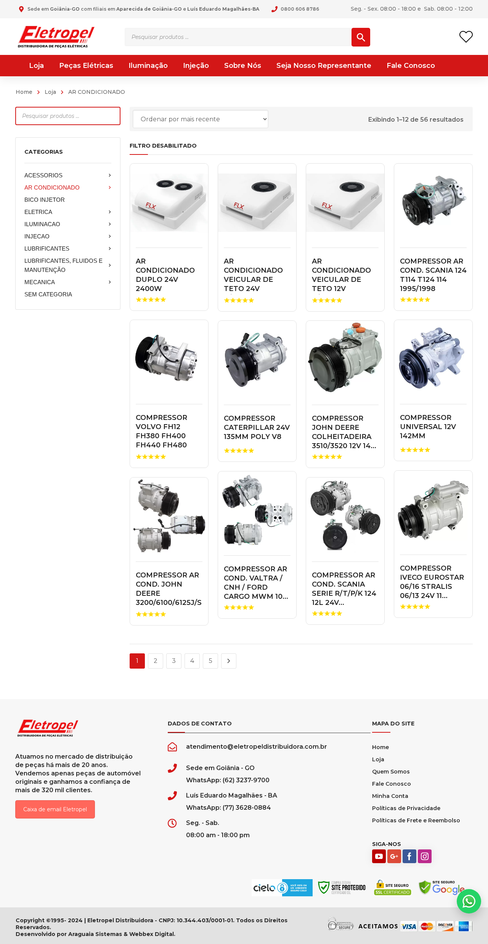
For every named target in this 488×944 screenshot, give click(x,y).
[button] (469, 901)
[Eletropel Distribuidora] (56, 36)
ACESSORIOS (43, 175)
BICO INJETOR (44, 199)
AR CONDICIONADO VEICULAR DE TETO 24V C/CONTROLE (253, 279)
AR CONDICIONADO (52, 187)
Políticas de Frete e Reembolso (416, 820)
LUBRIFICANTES (46, 248)
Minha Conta (390, 796)
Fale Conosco (391, 783)
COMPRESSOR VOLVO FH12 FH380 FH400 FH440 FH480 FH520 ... (161, 435)
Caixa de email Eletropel (55, 809)
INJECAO (37, 236)
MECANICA (39, 282)
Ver (169, 202)
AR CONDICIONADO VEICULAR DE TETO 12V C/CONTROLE (341, 279)
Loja (50, 91)
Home (24, 91)
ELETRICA (38, 212)
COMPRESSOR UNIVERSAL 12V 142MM (428, 426)
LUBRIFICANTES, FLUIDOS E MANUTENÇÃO (63, 265)
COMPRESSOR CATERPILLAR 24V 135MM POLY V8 (257, 427)
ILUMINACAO (42, 224)
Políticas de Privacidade (406, 808)
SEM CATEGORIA (48, 294)
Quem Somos (391, 771)
